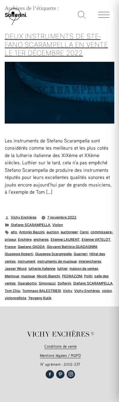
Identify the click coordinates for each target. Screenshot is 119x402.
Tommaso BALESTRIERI (41, 291)
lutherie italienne (42, 269)
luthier (62, 269)
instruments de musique (57, 261)
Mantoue (12, 276)
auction (52, 232)
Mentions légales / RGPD (60, 355)
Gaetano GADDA (31, 247)
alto (14, 232)
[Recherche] (81, 15)
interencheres (90, 261)
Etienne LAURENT (65, 239)
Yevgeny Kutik (39, 298)
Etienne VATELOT (96, 239)
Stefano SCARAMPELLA (30, 225)
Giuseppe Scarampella (53, 254)
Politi (88, 276)
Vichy (67, 291)
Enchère (25, 239)
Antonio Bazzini (32, 232)
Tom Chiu (12, 291)
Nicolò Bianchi (48, 276)
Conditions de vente (60, 346)
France (10, 247)
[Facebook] (50, 374)
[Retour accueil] (14, 24)
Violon (57, 225)
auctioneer (69, 232)
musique (28, 276)
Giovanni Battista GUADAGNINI (72, 247)
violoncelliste (15, 298)
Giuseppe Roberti (19, 254)
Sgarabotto (27, 283)
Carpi (84, 232)
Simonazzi (47, 283)
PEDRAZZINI (72, 276)
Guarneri (80, 254)
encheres (41, 239)
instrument (26, 261)
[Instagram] (71, 374)
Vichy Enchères (24, 217)
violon (107, 291)
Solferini (64, 283)
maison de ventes (83, 269)
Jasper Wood (16, 269)
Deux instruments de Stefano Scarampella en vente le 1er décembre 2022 (56, 44)
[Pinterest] (60, 374)
